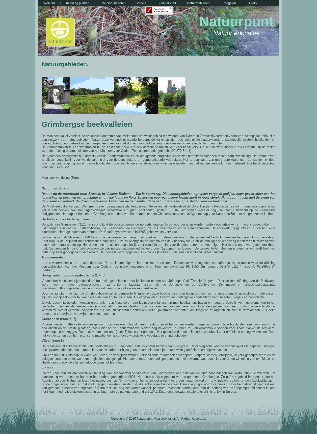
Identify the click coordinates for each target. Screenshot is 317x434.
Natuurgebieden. (65, 64)
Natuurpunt (236, 21)
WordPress (139, 429)
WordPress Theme (162, 429)
